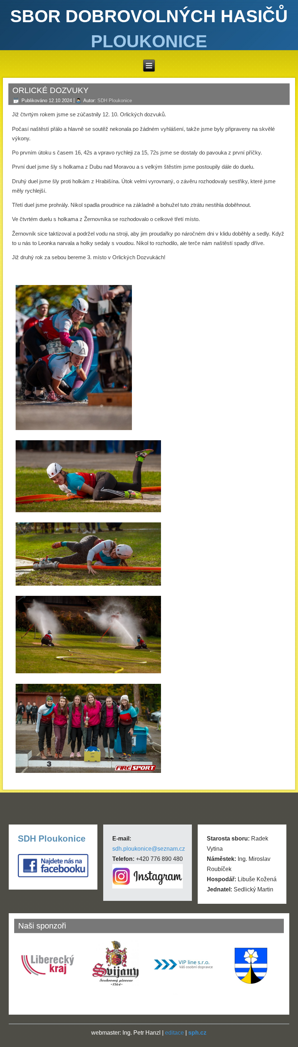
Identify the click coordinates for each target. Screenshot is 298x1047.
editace (174, 1033)
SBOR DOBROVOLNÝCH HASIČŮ (149, 16)
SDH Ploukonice (114, 100)
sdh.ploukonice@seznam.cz (148, 849)
